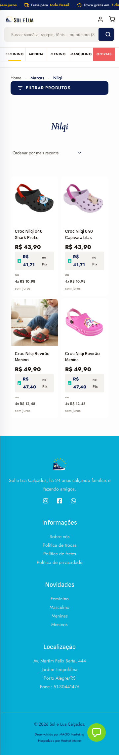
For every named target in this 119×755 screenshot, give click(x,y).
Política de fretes (59, 553)
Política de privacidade (59, 562)
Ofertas (104, 54)
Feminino (14, 54)
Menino (58, 54)
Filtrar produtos (48, 88)
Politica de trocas (60, 545)
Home (16, 78)
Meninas (60, 616)
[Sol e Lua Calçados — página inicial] (48, 19)
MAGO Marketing (72, 734)
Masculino (81, 54)
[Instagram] (46, 501)
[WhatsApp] (73, 501)
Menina (36, 54)
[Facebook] (59, 501)
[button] (96, 732)
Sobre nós (60, 536)
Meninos (59, 624)
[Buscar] (106, 34)
